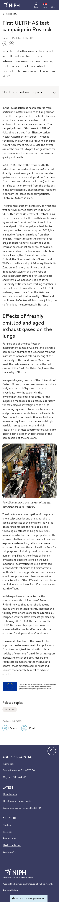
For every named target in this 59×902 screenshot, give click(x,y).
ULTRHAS (9, 709)
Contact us (9, 763)
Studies (7, 825)
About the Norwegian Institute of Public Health (28, 883)
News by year (10, 794)
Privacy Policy (10, 890)
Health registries (12, 845)
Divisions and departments (17, 801)
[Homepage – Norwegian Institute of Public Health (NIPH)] (11, 5)
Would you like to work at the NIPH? (22, 807)
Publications (9, 838)
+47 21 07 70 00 (26, 770)
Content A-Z (9, 851)
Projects (7, 831)
